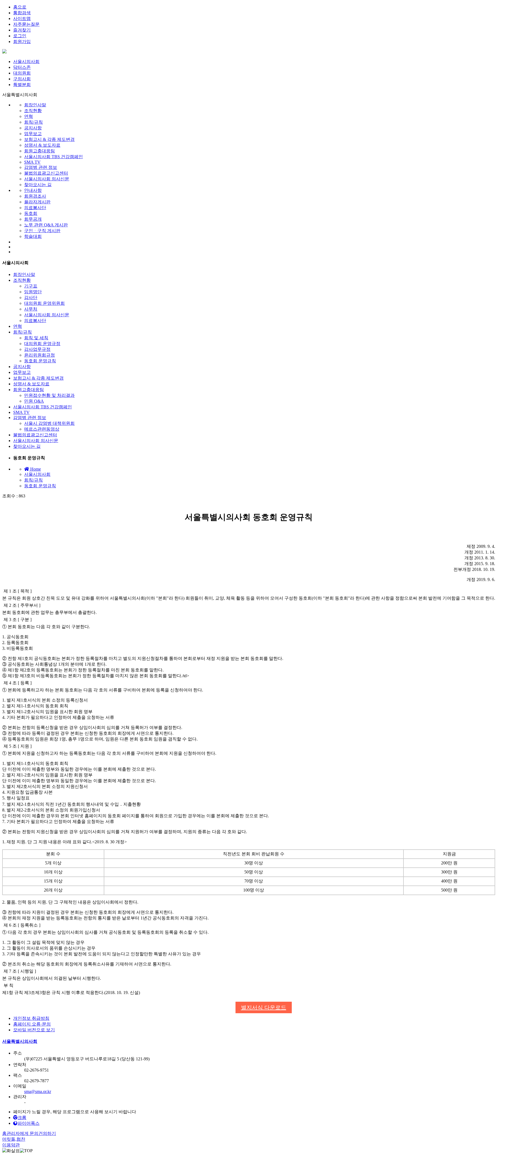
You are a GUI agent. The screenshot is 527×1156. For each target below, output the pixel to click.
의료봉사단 (35, 207)
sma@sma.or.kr (37, 1091)
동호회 (30, 213)
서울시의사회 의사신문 (46, 178)
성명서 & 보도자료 (42, 145)
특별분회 (22, 84)
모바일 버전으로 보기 (34, 1029)
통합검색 (22, 12)
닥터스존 (22, 67)
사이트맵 (22, 18)
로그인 (19, 35)
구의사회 (22, 78)
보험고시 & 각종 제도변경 (49, 139)
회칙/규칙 (33, 122)
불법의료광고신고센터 (46, 173)
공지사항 (33, 128)
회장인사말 (35, 104)
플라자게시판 (37, 202)
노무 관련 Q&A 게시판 (46, 225)
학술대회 (33, 236)
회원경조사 (35, 196)
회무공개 (33, 219)
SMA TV (32, 162)
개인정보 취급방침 (31, 1018)
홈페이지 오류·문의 (32, 1024)
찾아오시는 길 (38, 184)
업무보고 (33, 133)
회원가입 (22, 41)
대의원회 (22, 73)
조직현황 (33, 110)
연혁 (28, 116)
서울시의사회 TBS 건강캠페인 (53, 156)
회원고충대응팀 (39, 151)
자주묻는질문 (26, 24)
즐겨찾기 (22, 30)
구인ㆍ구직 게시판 (42, 230)
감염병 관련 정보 (40, 167)
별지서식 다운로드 (263, 1007)
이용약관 (11, 1145)
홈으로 (19, 7)
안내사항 (33, 190)
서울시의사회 (26, 61)
